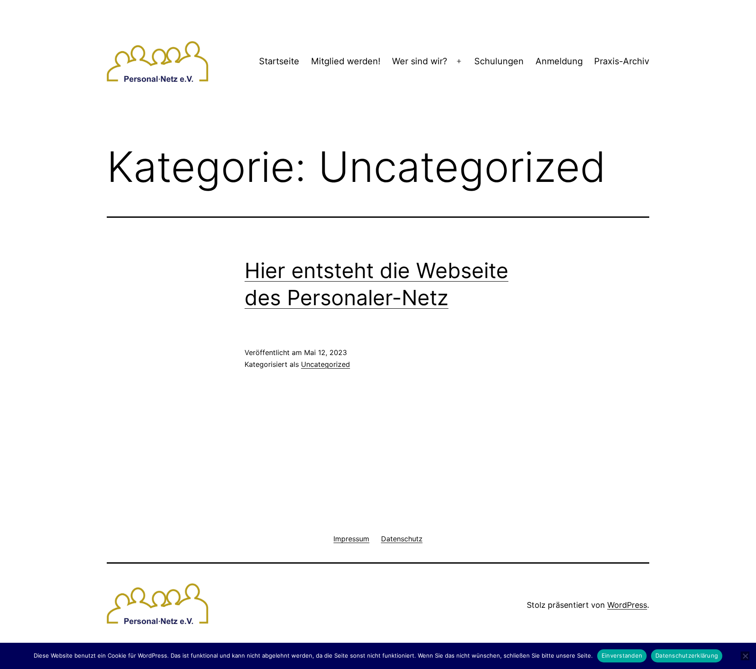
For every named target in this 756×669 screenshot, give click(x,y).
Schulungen (499, 61)
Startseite (279, 61)
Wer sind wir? (419, 61)
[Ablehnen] (745, 656)
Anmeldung (559, 61)
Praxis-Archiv (621, 61)
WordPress (627, 605)
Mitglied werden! (346, 61)
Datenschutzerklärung (686, 655)
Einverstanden (622, 655)
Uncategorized (325, 364)
